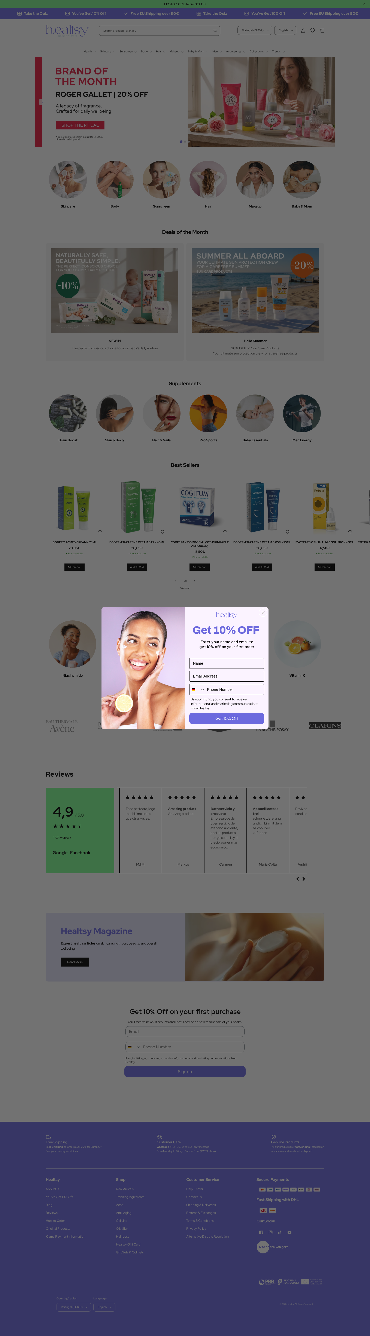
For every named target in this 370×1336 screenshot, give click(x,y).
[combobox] (197, 689)
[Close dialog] (263, 612)
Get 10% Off (226, 718)
